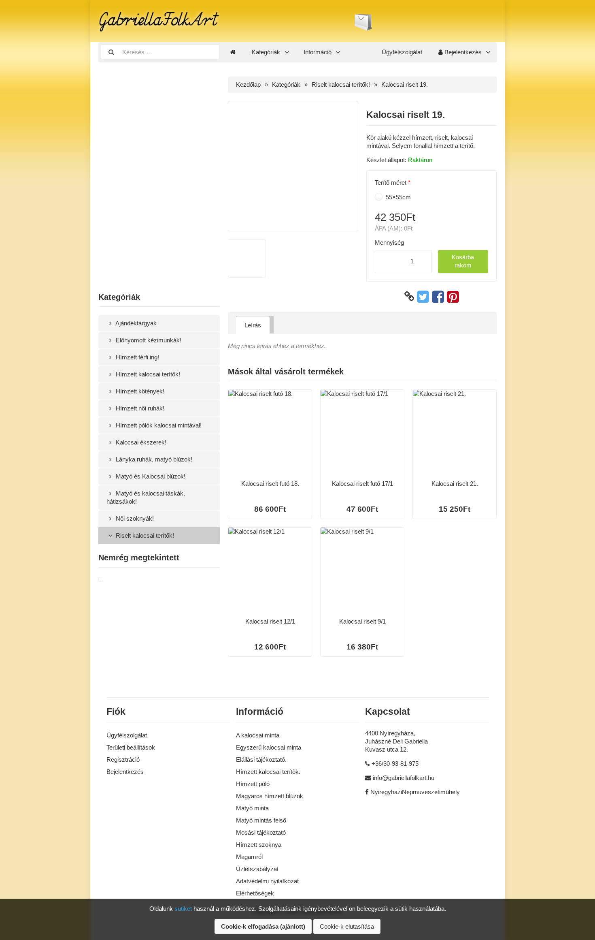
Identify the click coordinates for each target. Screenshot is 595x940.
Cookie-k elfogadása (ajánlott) (263, 926)
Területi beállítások (130, 747)
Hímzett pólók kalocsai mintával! (158, 425)
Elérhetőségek (255, 893)
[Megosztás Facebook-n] (438, 297)
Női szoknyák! (134, 518)
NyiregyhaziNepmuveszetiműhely (415, 791)
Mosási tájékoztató (261, 832)
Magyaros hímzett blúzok (269, 796)
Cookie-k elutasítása (347, 926)
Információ (318, 52)
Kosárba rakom (463, 261)
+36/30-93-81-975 (395, 763)
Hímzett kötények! (139, 391)
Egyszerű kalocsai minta (268, 747)
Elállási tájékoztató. (261, 759)
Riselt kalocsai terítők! (144, 535)
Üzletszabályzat (257, 868)
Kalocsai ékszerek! (140, 442)
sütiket (183, 908)
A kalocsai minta (257, 735)
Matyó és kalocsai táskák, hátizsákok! (145, 497)
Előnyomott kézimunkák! (147, 340)
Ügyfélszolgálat (402, 52)
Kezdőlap (248, 84)
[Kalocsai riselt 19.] (110, 580)
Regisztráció (123, 759)
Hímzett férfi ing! (136, 357)
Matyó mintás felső (261, 820)
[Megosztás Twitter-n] (423, 297)
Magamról (249, 856)
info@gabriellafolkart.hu (403, 777)
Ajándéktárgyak (135, 323)
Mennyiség (389, 242)
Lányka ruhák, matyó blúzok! (153, 459)
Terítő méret (390, 182)
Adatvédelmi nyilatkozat (267, 881)
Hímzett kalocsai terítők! (147, 374)
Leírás (252, 325)
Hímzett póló (253, 783)
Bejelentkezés (462, 52)
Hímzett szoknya (258, 844)
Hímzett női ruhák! (139, 408)
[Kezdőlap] (233, 52)
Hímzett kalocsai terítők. (268, 771)
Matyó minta (252, 808)
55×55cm (397, 197)
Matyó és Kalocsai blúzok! (149, 476)
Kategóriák (266, 52)
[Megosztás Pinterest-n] (453, 297)
